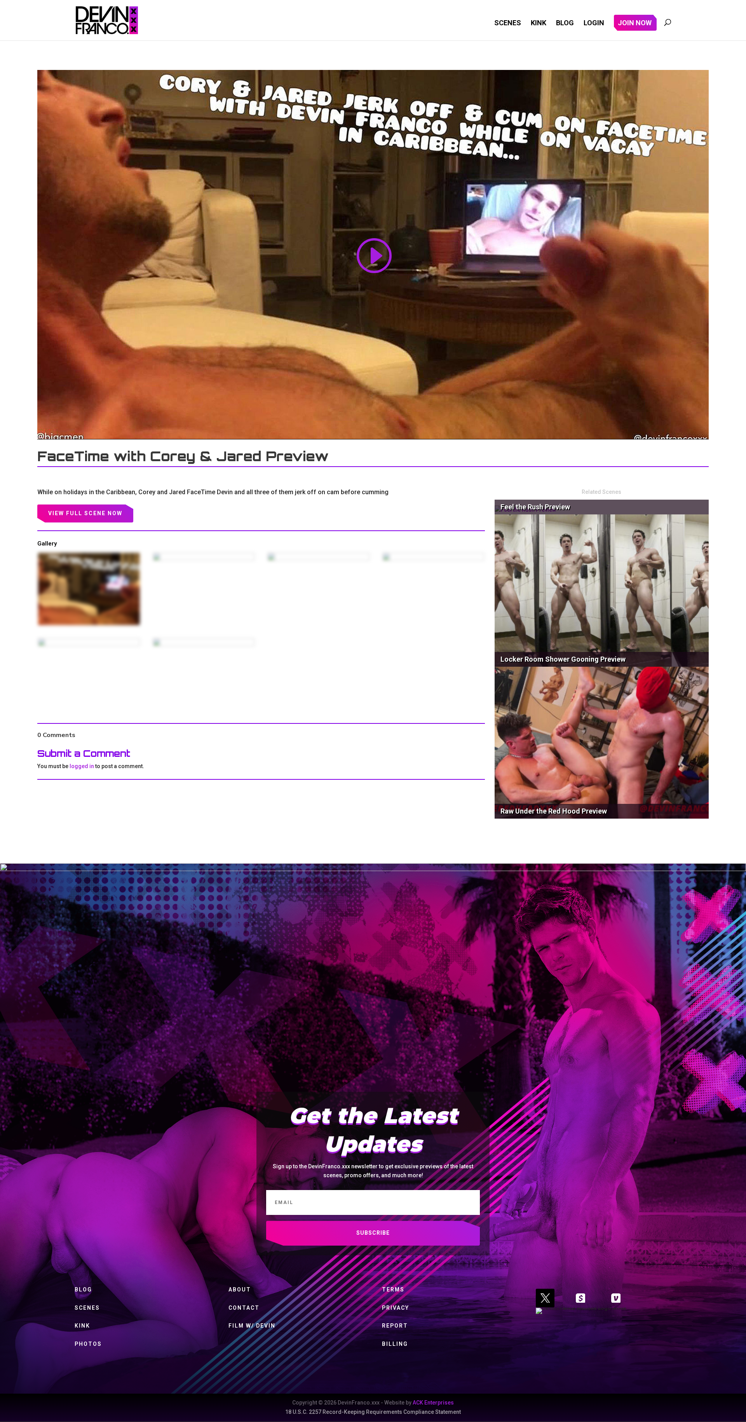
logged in (82, 766)
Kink (538, 23)
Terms (393, 1289)
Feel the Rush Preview (535, 507)
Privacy (395, 1308)
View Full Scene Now (85, 513)
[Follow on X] (545, 1298)
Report (395, 1326)
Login (594, 23)
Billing (395, 1344)
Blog (565, 23)
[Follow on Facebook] (580, 1298)
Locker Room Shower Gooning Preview (563, 659)
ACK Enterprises (433, 1402)
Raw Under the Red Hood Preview (553, 811)
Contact (244, 1308)
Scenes (507, 23)
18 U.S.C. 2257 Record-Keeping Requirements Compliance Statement (373, 1412)
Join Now (635, 23)
